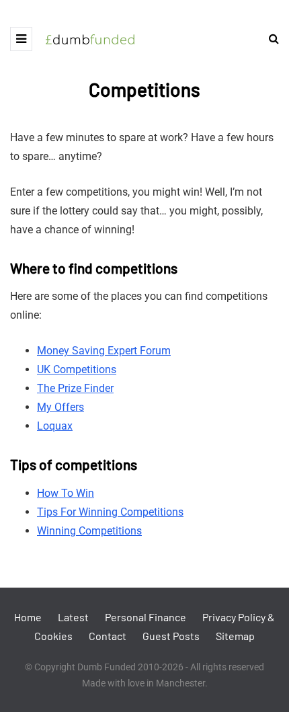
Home (28, 616)
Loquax (55, 426)
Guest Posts (171, 635)
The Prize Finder (75, 388)
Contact (107, 635)
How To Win (65, 493)
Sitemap (235, 635)
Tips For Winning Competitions (110, 512)
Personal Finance (145, 616)
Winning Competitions (89, 530)
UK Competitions (76, 369)
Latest (73, 616)
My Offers (60, 407)
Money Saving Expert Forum (104, 350)
